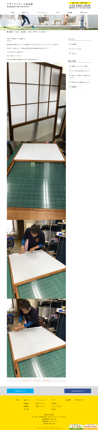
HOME (12, 12)
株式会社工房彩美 (49, 414)
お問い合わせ (83, 12)
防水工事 (26, 409)
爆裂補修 (74, 87)
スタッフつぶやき (76, 49)
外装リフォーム (40, 406)
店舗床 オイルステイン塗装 (79, 66)
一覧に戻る (36, 380)
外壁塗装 (26, 403)
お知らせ (74, 53)
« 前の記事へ (25, 380)
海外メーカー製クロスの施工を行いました (79, 76)
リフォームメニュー (42, 12)
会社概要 (69, 12)
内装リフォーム (40, 403)
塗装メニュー (25, 12)
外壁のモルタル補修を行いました (81, 82)
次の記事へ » (46, 380)
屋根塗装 (26, 406)
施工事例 (23, 31)
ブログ (58, 12)
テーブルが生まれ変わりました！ (81, 71)
